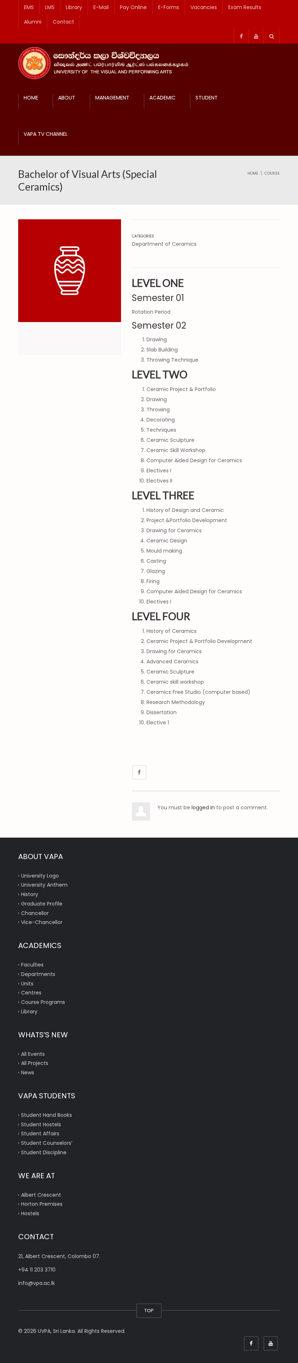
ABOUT (66, 97)
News (27, 1072)
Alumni (32, 21)
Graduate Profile (42, 903)
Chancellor (35, 912)
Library (74, 7)
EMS (29, 7)
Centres (31, 992)
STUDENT (207, 97)
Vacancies (203, 7)
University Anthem (44, 884)
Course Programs (43, 1002)
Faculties (32, 964)
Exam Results (244, 7)
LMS (50, 7)
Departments (38, 973)
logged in (203, 807)
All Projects (34, 1063)
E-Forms (168, 7)
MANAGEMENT (112, 97)
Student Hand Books (46, 1114)
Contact (63, 21)
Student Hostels (41, 1124)
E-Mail (101, 7)
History (29, 894)
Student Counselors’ (46, 1143)
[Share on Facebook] (139, 772)
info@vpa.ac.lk (36, 1283)
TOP (149, 1310)
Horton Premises (42, 1204)
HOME (31, 97)
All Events (33, 1053)
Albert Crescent (41, 1194)
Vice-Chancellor (42, 922)
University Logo (40, 875)
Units (27, 983)
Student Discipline (44, 1152)
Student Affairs (40, 1133)
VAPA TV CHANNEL (46, 134)
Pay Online (133, 7)
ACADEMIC (162, 97)
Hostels (30, 1213)
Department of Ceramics (164, 244)
